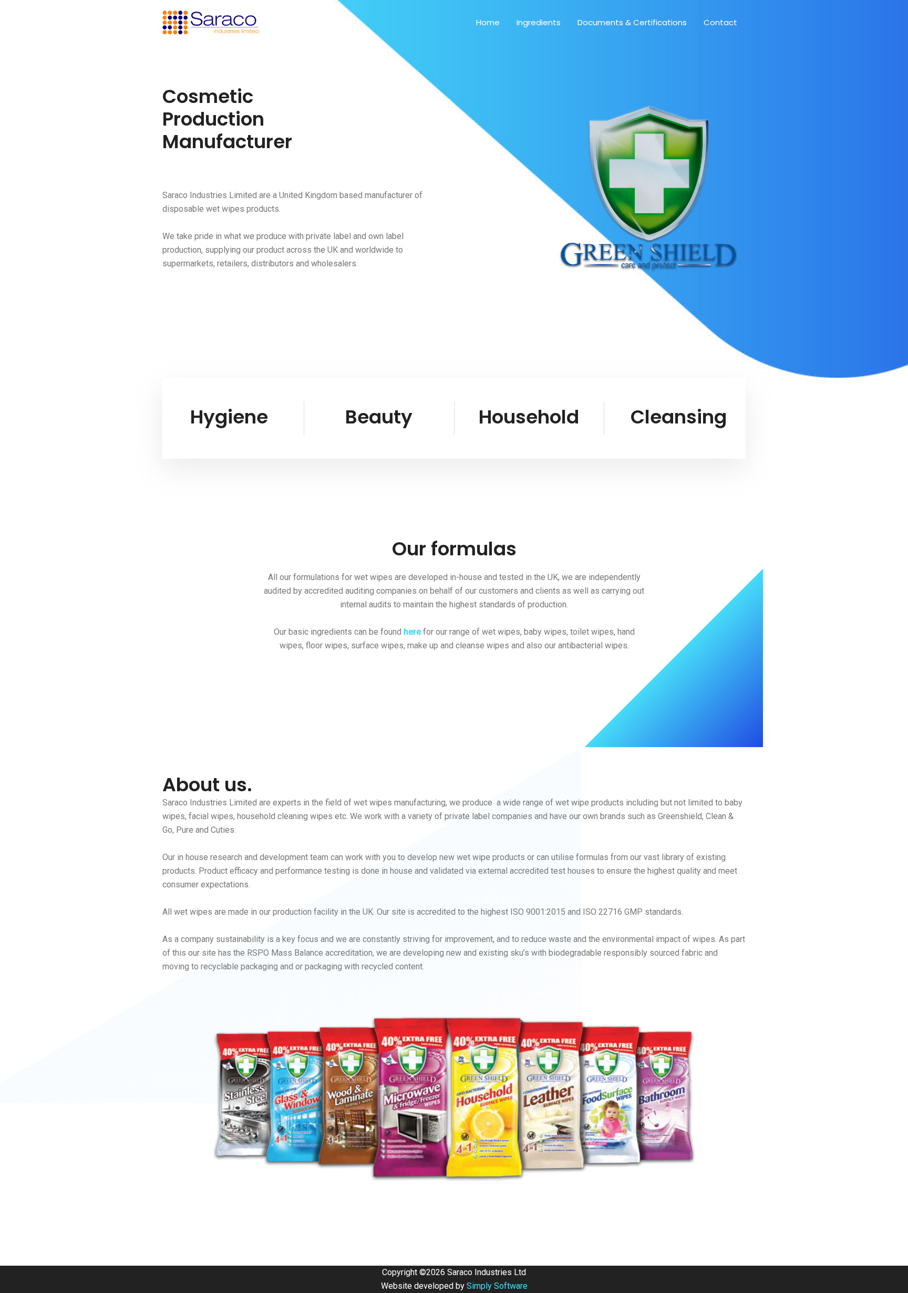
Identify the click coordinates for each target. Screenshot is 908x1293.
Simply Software (497, 1286)
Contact (720, 22)
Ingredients (539, 22)
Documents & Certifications (632, 22)
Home (488, 22)
